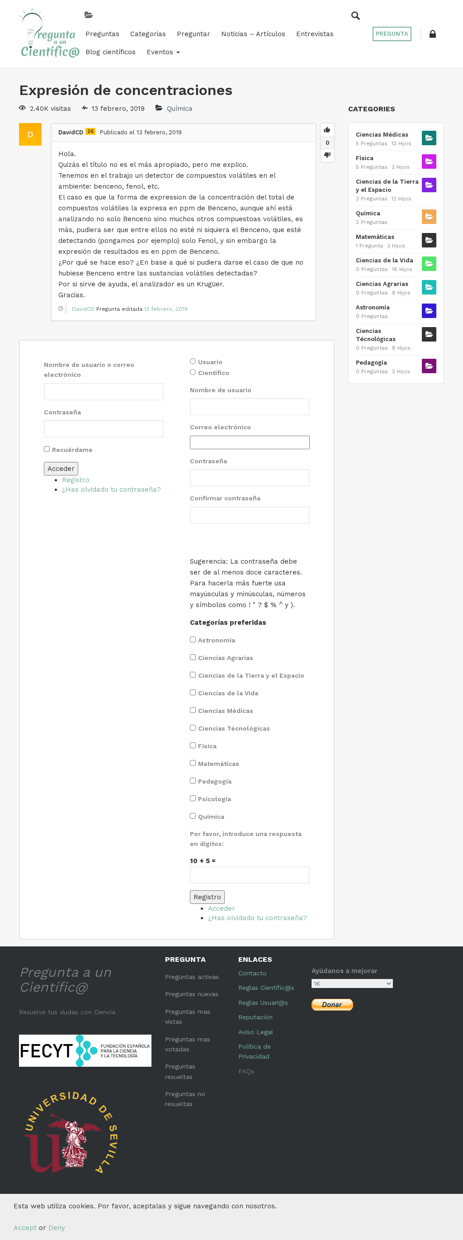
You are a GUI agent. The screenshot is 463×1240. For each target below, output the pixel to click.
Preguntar (193, 34)
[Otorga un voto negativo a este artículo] (327, 155)
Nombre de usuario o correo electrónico (89, 369)
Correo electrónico (220, 427)
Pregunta (392, 33)
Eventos (160, 52)
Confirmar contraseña (225, 498)
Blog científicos (110, 52)
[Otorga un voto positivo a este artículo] (327, 130)
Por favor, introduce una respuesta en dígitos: (246, 838)
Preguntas (102, 34)
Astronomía (216, 640)
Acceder (61, 469)
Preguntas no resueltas (185, 1098)
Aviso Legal (255, 1032)
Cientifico (213, 372)
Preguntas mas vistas (187, 1016)
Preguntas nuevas (191, 994)
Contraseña (62, 412)
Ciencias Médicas (225, 710)
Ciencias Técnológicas (234, 728)
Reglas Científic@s (266, 987)
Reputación (255, 1017)
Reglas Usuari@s (263, 1002)
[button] (432, 34)
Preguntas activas (192, 976)
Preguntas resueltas (180, 1071)
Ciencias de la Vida (228, 693)
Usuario (210, 362)
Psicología (214, 799)
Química (180, 109)
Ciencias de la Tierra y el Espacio (251, 675)
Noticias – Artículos (253, 34)
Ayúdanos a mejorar (345, 971)
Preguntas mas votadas (187, 1044)
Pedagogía (215, 781)
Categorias (148, 34)
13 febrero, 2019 (166, 309)
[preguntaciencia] (49, 33)
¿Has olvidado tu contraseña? (111, 489)
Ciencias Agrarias (225, 657)
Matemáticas (218, 763)
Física (207, 746)
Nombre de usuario (220, 390)
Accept (25, 1228)
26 (90, 131)
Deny (56, 1228)
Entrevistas (315, 34)
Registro (76, 480)
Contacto (252, 973)
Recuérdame (72, 449)
